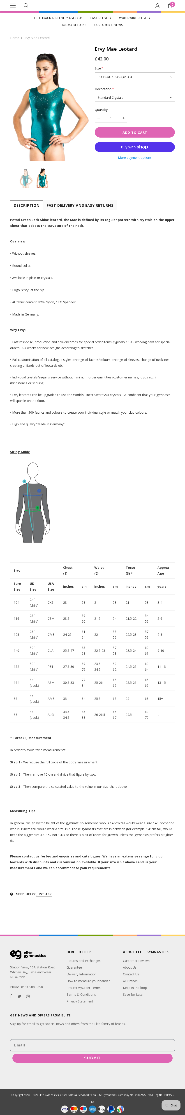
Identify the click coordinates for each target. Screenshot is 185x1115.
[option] (50, 104)
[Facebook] (11, 996)
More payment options (135, 157)
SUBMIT (92, 1058)
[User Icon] (157, 5)
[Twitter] (19, 996)
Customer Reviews (108, 25)
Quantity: (101, 110)
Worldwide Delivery (134, 18)
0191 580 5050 (32, 987)
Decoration (104, 89)
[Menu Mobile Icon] (13, 5)
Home (14, 38)
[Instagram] (28, 996)
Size (99, 68)
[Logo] (92, 5)
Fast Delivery (100, 18)
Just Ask (44, 894)
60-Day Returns (74, 25)
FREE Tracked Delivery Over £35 (58, 18)
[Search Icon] (26, 5)
